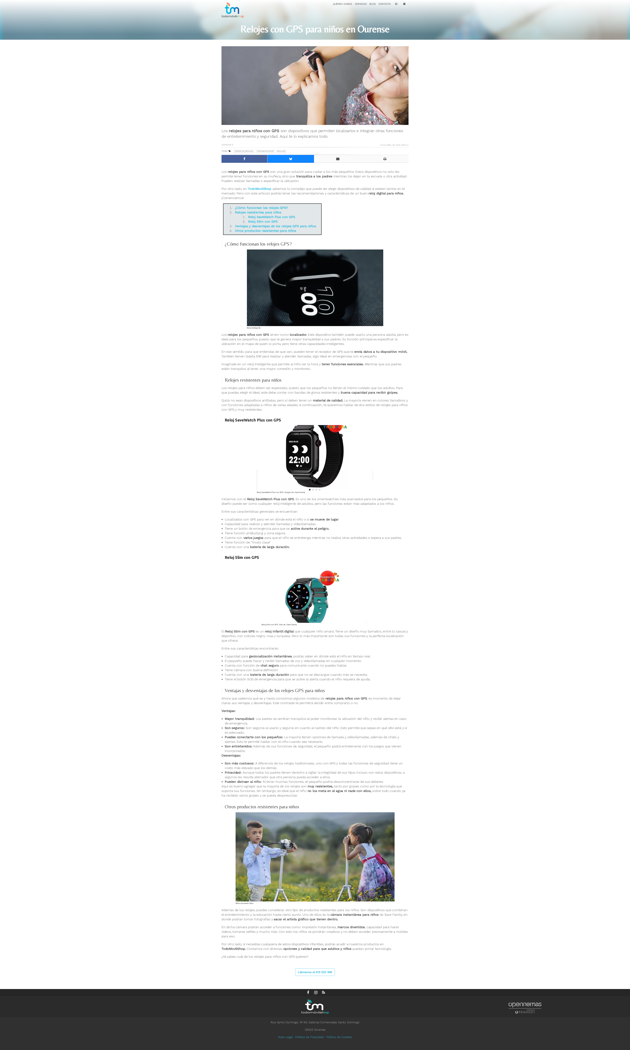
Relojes (281, 151)
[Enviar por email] (338, 159)
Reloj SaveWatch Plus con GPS (271, 217)
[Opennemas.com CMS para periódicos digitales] (525, 1008)
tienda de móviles (243, 151)
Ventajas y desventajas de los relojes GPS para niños (275, 226)
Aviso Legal (285, 1037)
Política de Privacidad (309, 1037)
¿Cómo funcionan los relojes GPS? (261, 208)
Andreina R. (227, 145)
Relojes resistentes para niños (258, 212)
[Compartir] (244, 159)
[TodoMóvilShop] (235, 9)
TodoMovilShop (265, 151)
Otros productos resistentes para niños (265, 231)
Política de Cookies (339, 1037)
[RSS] (323, 992)
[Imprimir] (385, 159)
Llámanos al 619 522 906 (315, 972)
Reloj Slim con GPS (262, 221)
